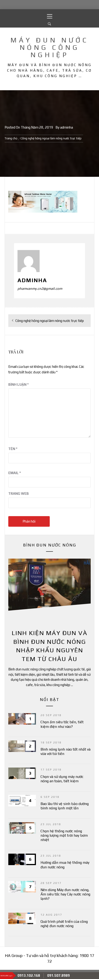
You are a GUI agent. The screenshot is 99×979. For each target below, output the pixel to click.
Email (14, 473)
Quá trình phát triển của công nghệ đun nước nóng (64, 923)
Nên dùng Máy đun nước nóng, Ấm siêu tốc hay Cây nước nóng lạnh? (65, 894)
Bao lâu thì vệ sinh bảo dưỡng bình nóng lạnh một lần (65, 806)
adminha (66, 127)
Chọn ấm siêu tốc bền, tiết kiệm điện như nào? (62, 724)
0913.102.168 (28, 975)
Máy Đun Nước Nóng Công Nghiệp (49, 47)
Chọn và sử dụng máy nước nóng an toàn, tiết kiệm (62, 778)
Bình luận (18, 384)
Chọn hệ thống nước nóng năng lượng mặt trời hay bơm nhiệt (64, 835)
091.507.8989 (58, 975)
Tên (12, 449)
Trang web (18, 493)
